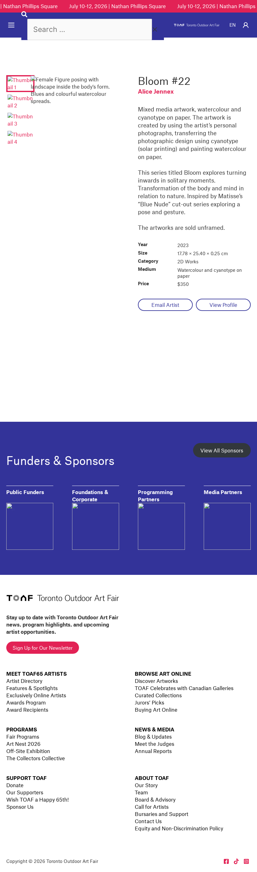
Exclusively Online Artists (36, 695)
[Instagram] (246, 861)
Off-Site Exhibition (28, 751)
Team (141, 792)
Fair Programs (22, 736)
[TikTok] (236, 861)
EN (232, 25)
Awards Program (26, 702)
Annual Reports (153, 751)
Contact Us (148, 821)
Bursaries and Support (161, 814)
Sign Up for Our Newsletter (43, 648)
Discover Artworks (156, 681)
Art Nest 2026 (23, 743)
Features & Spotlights (32, 688)
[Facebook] (226, 861)
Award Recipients (27, 709)
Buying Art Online (156, 709)
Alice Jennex (156, 91)
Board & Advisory (155, 799)
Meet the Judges (154, 743)
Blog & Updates (153, 736)
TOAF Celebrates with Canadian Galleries (184, 688)
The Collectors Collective (35, 758)
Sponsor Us (20, 806)
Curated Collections (158, 695)
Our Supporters (24, 792)
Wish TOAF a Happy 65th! (37, 799)
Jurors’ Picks (149, 702)
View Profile (223, 305)
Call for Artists (152, 806)
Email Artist (165, 305)
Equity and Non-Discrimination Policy (179, 828)
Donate (15, 785)
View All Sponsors (221, 450)
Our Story (146, 785)
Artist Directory (24, 681)
